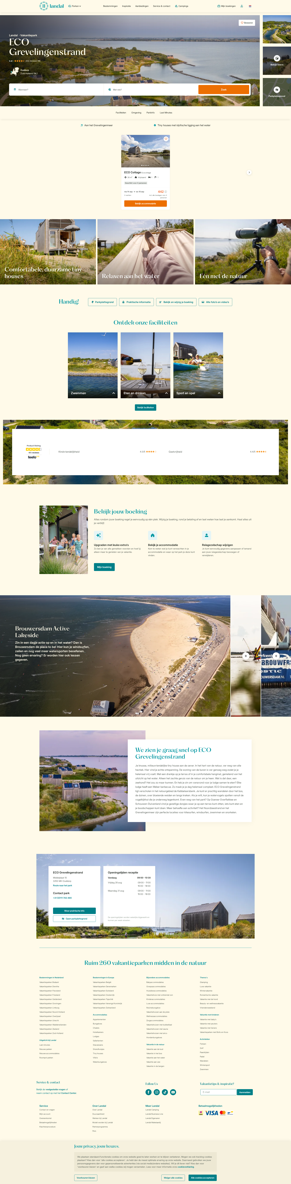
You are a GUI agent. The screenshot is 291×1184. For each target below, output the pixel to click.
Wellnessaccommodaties (156, 1016)
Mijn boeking (104, 567)
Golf (201, 1048)
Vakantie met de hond (209, 999)
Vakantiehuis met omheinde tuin (159, 995)
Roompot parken (46, 1058)
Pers (94, 1131)
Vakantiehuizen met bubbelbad (159, 1025)
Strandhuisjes (98, 1049)
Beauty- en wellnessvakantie (212, 1003)
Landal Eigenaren (153, 1118)
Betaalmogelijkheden (48, 1122)
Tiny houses (98, 1053)
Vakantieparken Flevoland (49, 991)
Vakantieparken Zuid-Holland (51, 1033)
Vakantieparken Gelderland (50, 999)
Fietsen (203, 1044)
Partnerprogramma (100, 1127)
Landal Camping (152, 1110)
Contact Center (68, 1093)
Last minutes (44, 1045)
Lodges (96, 1036)
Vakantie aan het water (155, 1058)
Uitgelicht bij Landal (47, 1040)
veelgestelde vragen (55, 1089)
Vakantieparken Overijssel (50, 1016)
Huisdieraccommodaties (156, 991)
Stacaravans (98, 1045)
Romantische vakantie (209, 995)
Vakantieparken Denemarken (104, 986)
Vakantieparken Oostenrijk (103, 995)
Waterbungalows (100, 1062)
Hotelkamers (98, 1032)
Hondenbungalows (154, 1037)
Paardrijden (204, 1052)
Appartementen (99, 1019)
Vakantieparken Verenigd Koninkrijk (107, 1003)
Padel (202, 1056)
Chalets (96, 1028)
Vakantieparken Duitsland (103, 991)
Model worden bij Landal (102, 1122)
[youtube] (173, 1094)
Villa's (95, 1058)
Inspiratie (126, 6)
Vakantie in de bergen (155, 1066)
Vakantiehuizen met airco (156, 1033)
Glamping (204, 982)
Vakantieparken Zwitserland (104, 1008)
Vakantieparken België (102, 982)
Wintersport (205, 1065)
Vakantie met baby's (208, 1019)
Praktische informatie (139, 302)
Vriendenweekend (207, 1008)
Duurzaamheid (98, 1114)
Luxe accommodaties (155, 1003)
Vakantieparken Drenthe (49, 986)
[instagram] (157, 1094)
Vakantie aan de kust (154, 1049)
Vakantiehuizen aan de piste (157, 1012)
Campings (183, 6)
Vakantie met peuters (208, 1024)
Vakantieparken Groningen (50, 1003)
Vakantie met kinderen (209, 1015)
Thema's (203, 977)
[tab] (115, 656)
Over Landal (97, 1110)
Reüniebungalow (153, 1008)
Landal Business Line (154, 1114)
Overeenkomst (45, 1118)
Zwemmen (204, 1069)
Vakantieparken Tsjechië (103, 999)
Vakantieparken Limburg (49, 1008)
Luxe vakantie (205, 986)
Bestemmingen (110, 6)
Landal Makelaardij (153, 1122)
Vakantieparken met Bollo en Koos (214, 1032)
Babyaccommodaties (155, 982)
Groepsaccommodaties (156, 986)
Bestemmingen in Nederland (51, 977)
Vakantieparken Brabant (49, 982)
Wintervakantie (206, 991)
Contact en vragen (47, 1110)
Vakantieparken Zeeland (49, 1029)
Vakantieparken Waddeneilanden (52, 1025)
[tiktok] (165, 1094)
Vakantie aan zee (153, 1062)
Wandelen (204, 1061)
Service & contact (161, 6)
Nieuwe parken (45, 1049)
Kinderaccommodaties (155, 999)
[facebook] (149, 1094)
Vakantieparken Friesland (49, 995)
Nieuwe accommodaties (49, 1053)
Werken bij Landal (99, 1118)
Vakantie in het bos (154, 1053)
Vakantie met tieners (208, 1028)
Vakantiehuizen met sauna (157, 1029)
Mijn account (44, 1114)
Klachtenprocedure (47, 1127)
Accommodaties (100, 1015)
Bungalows (97, 1024)
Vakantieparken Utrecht (49, 1020)
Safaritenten (98, 1041)
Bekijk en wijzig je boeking (178, 302)
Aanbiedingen (142, 6)
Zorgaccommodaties (154, 1020)
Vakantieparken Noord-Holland (52, 1012)
